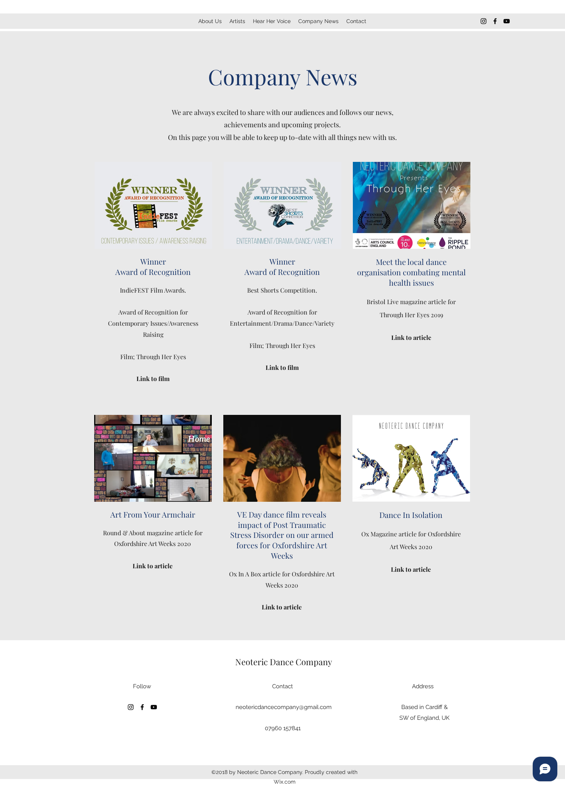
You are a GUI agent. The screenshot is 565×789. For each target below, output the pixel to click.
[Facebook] (495, 21)
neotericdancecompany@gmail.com (284, 707)
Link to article (153, 566)
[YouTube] (506, 21)
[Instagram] (483, 21)
